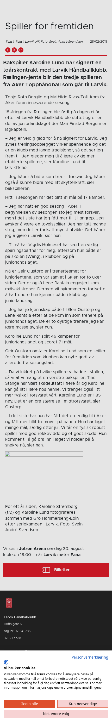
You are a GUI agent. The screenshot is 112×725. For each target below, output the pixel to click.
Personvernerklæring (90, 657)
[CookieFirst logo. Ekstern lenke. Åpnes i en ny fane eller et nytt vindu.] (6, 662)
